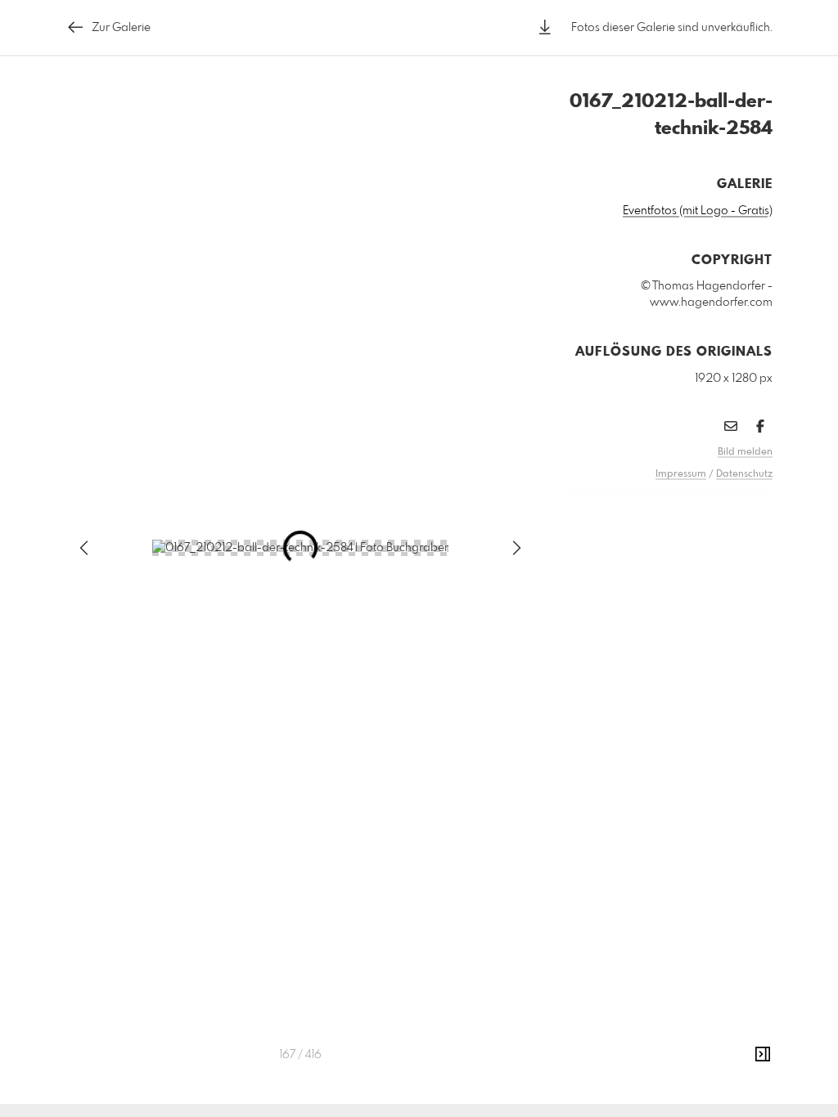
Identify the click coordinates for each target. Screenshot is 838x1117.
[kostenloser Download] (545, 27)
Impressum (681, 474)
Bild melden (745, 452)
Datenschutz (744, 474)
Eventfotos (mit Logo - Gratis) (698, 211)
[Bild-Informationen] (763, 1054)
